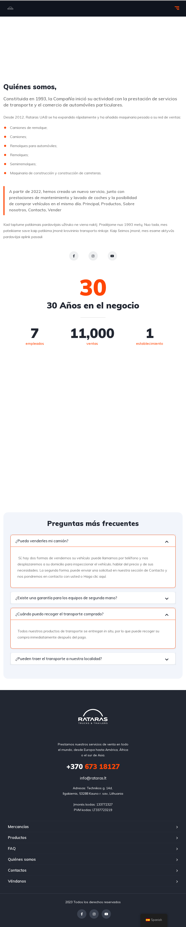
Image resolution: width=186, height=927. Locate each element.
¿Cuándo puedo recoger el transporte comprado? (59, 613)
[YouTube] (112, 256)
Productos (17, 837)
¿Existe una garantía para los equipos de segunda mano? (66, 597)
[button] (93, 541)
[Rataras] (10, 8)
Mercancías (18, 826)
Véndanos (17, 881)
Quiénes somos (22, 859)
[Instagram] (93, 256)
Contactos (17, 870)
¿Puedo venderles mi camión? (41, 540)
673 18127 (93, 766)
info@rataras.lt (93, 778)
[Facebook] (73, 256)
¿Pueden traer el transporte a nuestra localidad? (58, 658)
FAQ (12, 848)
